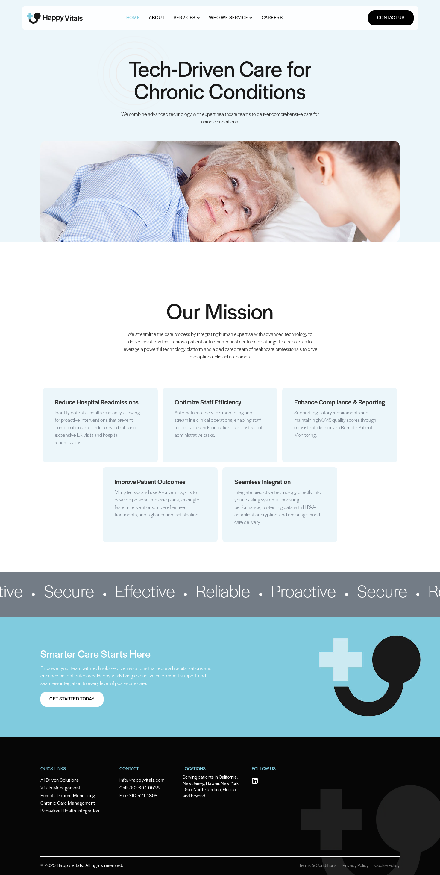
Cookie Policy (387, 865)
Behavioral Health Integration (69, 811)
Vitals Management (60, 788)
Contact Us (391, 18)
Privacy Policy (355, 865)
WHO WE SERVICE (228, 18)
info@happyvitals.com (141, 780)
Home (133, 18)
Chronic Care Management (67, 803)
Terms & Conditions (317, 865)
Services (184, 18)
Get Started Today (72, 699)
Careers (272, 18)
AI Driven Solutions (59, 780)
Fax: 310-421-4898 (138, 796)
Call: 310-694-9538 (139, 788)
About (157, 18)
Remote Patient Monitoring (67, 796)
